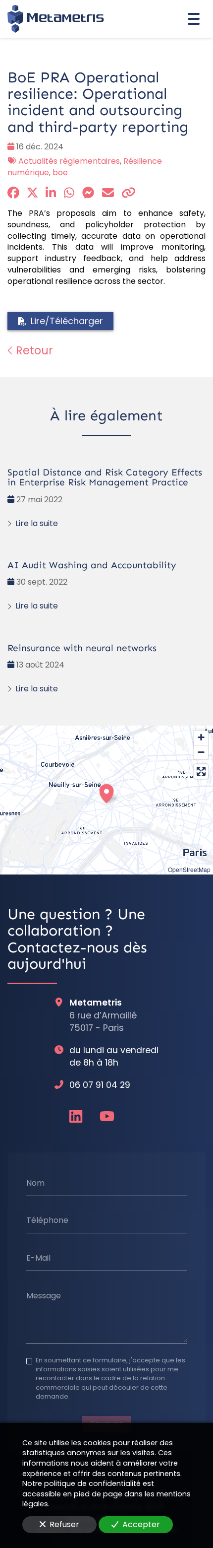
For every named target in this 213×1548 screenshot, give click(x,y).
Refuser (64, 1524)
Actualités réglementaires (69, 161)
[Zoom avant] (201, 738)
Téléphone (47, 1220)
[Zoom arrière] (201, 752)
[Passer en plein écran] (201, 771)
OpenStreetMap (189, 869)
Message (43, 1295)
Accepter (141, 1524)
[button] (106, 792)
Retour (33, 350)
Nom (35, 1182)
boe (60, 172)
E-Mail (38, 1258)
